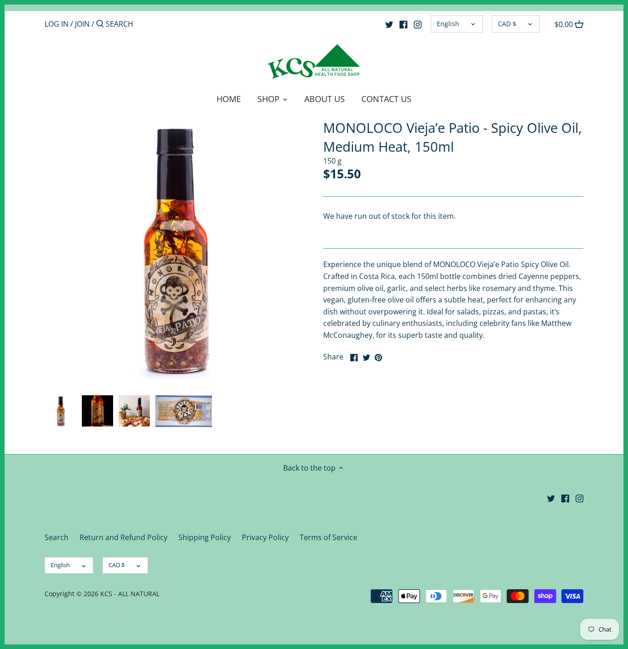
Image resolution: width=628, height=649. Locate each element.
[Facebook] (403, 23)
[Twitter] (389, 23)
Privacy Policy (265, 537)
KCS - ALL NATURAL (130, 593)
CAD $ (507, 23)
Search (57, 537)
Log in (57, 24)
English (448, 23)
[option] (61, 411)
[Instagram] (418, 23)
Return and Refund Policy (123, 537)
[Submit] (100, 24)
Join (82, 24)
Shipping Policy (204, 537)
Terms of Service (328, 537)
